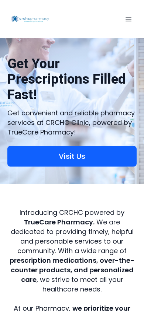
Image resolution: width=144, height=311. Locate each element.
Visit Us (72, 156)
